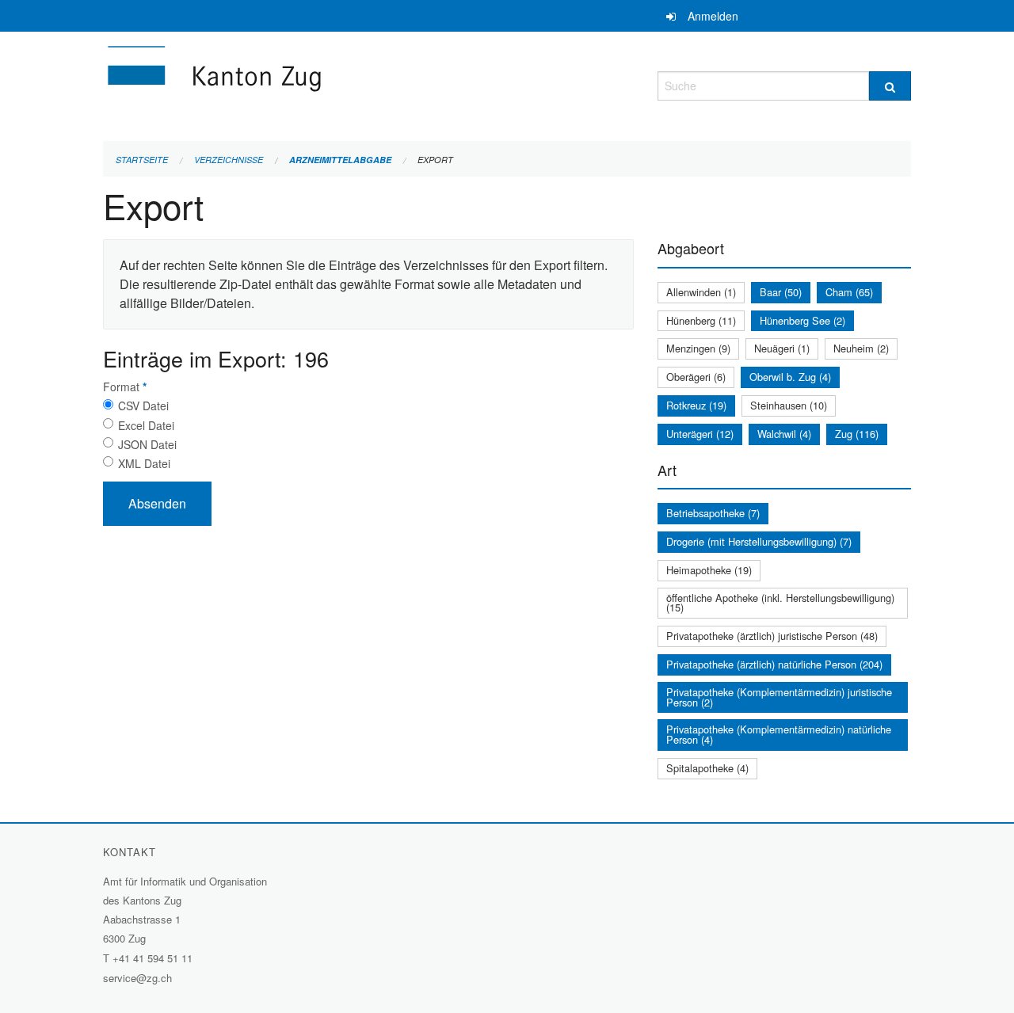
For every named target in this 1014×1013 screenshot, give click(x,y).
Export (435, 160)
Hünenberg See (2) (802, 320)
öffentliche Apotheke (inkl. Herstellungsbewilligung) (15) (780, 602)
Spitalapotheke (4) (707, 767)
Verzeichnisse (228, 160)
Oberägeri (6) (696, 376)
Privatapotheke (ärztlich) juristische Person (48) (772, 635)
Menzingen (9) (698, 348)
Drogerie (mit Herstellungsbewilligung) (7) (759, 541)
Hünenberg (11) (701, 320)
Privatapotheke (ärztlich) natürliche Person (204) (774, 664)
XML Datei (144, 463)
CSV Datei (143, 405)
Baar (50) (781, 291)
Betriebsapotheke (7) (713, 512)
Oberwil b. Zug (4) (790, 376)
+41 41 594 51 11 (152, 957)
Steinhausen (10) (788, 405)
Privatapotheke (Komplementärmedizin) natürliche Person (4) (778, 734)
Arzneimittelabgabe (340, 160)
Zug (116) (857, 433)
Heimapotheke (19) (709, 569)
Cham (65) (849, 291)
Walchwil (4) (784, 433)
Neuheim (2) (861, 348)
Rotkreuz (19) (696, 405)
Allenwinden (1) (701, 291)
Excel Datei (146, 425)
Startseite (142, 160)
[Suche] (890, 86)
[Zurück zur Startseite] (309, 83)
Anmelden (713, 16)
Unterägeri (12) (700, 433)
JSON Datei (147, 444)
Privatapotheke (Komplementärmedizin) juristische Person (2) (779, 697)
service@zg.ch (137, 977)
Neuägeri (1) (782, 348)
